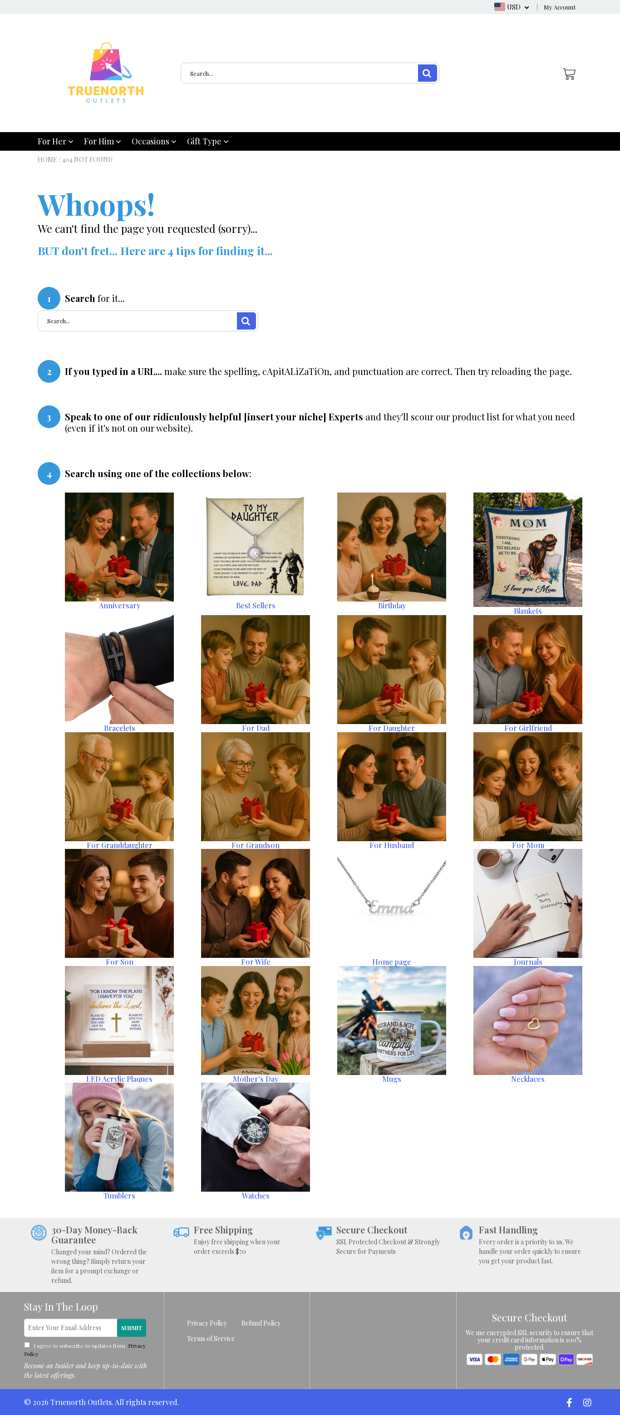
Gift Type (205, 141)
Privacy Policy (207, 1323)
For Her (53, 141)
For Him (100, 141)
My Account (560, 7)
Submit (131, 1327)
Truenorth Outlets (81, 1402)
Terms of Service (211, 1338)
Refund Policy (260, 1323)
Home (47, 159)
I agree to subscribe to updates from (85, 1349)
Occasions (151, 141)
